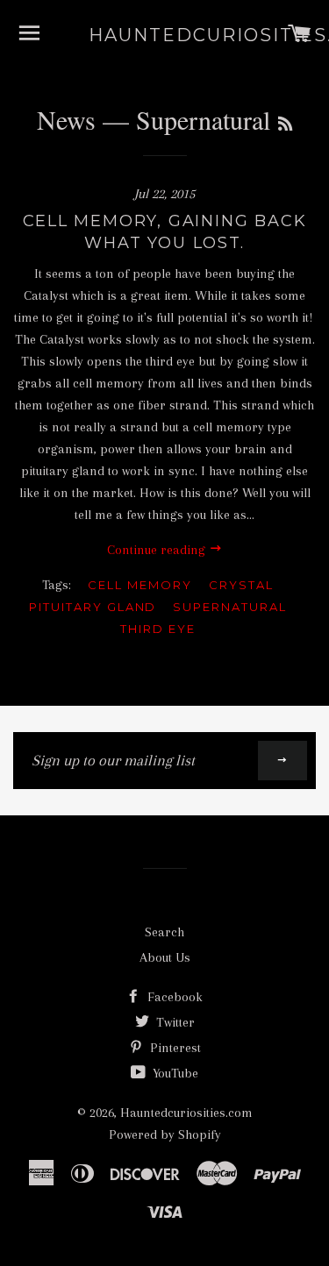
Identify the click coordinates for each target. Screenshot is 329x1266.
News (66, 119)
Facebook (173, 997)
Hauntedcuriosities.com (164, 35)
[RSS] (285, 123)
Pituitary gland (92, 607)
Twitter (174, 1022)
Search (164, 932)
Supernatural (229, 607)
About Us (164, 957)
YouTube (173, 1073)
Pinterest (174, 1048)
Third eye (158, 629)
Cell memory (139, 585)
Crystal (241, 585)
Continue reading (158, 550)
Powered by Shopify (165, 1134)
